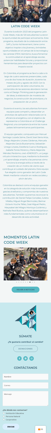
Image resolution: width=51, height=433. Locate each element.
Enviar (10, 426)
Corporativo (11, 419)
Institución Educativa (15, 413)
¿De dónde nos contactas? (15, 410)
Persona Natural (13, 416)
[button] (6, 263)
